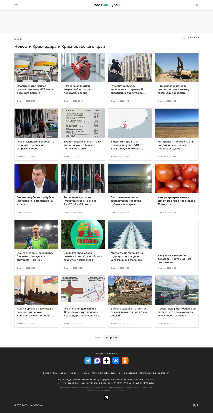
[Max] (97, 360)
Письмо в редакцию (127, 373)
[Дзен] (106, 360)
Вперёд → (111, 337)
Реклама (85, 373)
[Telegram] (87, 360)
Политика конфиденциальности (154, 373)
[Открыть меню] (16, 5)
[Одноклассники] (125, 360)
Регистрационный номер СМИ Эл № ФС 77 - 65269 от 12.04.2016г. (122, 383)
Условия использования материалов (61, 373)
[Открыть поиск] (197, 5)
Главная (18, 39)
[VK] (115, 360)
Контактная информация (103, 373)
